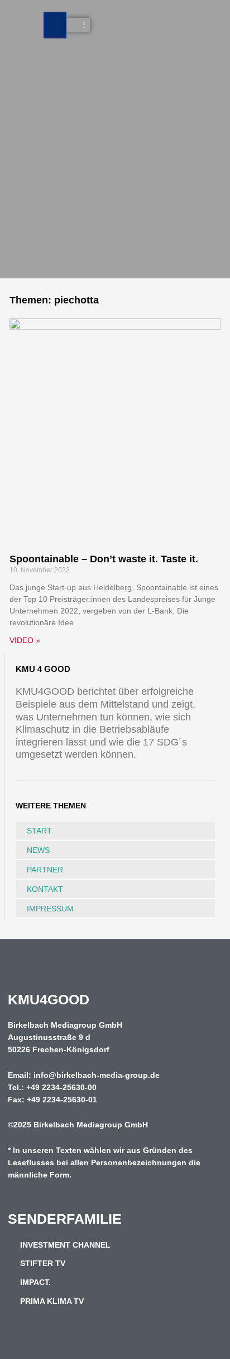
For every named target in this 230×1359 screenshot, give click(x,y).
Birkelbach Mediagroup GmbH (90, 1125)
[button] (55, 25)
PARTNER (45, 869)
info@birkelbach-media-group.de (96, 1075)
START (39, 830)
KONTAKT (45, 889)
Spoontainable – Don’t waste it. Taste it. (103, 559)
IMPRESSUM (50, 908)
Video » (24, 640)
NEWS (38, 850)
